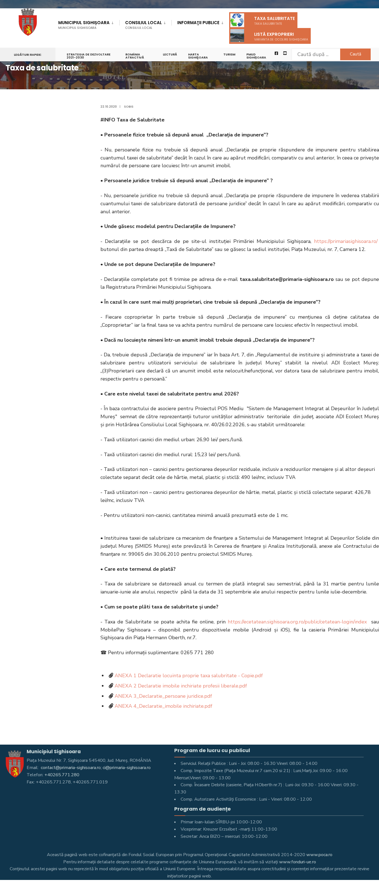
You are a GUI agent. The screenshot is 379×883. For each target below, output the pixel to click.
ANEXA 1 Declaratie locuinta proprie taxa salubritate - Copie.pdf (189, 675)
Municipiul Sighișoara (84, 25)
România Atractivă (134, 56)
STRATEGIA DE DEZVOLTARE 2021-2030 (88, 56)
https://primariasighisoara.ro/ (346, 241)
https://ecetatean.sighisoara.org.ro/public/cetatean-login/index (297, 621)
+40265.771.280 (61, 775)
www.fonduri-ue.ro (297, 862)
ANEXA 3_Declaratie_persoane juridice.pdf (163, 696)
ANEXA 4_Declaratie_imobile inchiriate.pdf (163, 706)
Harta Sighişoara (198, 56)
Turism (229, 54)
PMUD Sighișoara (256, 56)
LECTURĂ (170, 54)
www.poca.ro (319, 855)
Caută (355, 54)
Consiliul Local (143, 25)
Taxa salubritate (274, 21)
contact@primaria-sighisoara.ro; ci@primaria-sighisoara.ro (95, 768)
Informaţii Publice (198, 23)
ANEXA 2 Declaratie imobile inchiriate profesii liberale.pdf (181, 685)
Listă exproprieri (281, 36)
